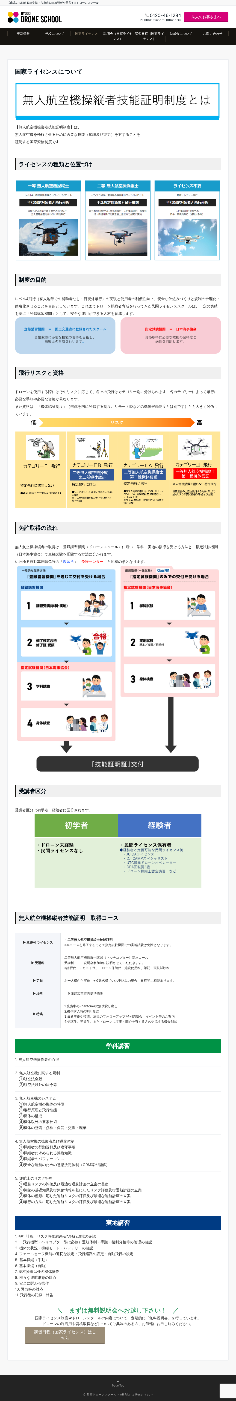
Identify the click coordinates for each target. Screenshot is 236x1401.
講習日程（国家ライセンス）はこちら (65, 1334)
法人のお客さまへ (206, 16)
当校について (55, 33)
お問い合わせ (212, 33)
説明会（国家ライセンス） (118, 36)
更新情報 (23, 33)
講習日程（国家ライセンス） (149, 36)
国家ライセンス (86, 33)
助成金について (181, 33)
